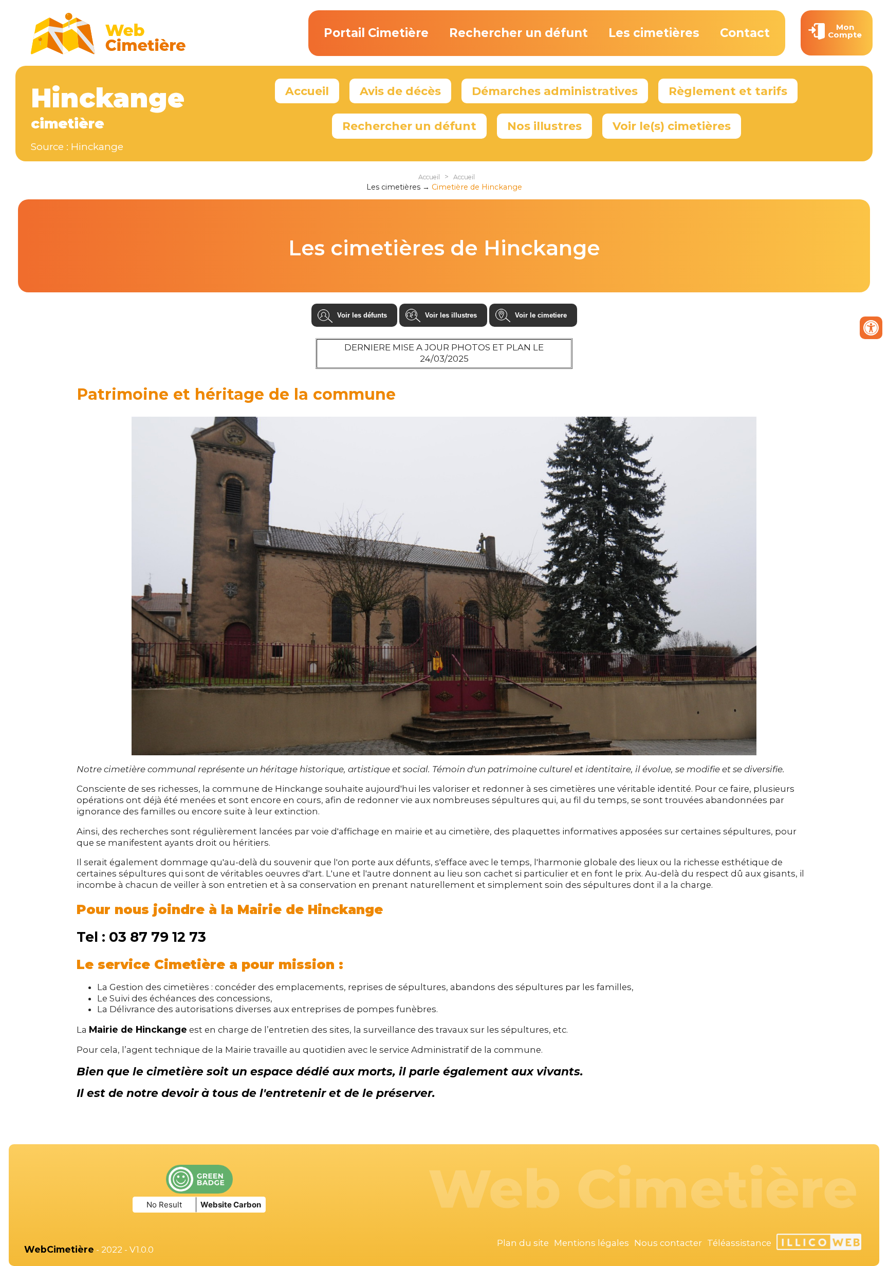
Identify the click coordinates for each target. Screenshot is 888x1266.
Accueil (307, 91)
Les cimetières (653, 33)
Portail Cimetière (376, 33)
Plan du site (523, 1243)
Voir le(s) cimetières (672, 126)
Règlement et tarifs (728, 91)
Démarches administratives (555, 91)
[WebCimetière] (108, 52)
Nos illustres (544, 126)
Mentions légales (591, 1243)
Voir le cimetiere (541, 315)
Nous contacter (668, 1243)
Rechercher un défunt (518, 33)
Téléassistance (739, 1243)
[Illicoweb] (819, 1243)
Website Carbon (230, 1204)
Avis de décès (400, 91)
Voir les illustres (451, 315)
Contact (745, 33)
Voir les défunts (362, 315)
